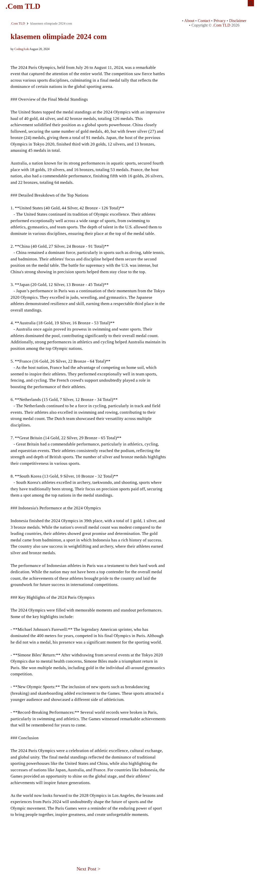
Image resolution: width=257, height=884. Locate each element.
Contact (204, 21)
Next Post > (88, 868)
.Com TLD (23, 6)
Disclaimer (237, 21)
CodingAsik (21, 49)
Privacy (220, 21)
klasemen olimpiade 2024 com (59, 36)
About (189, 21)
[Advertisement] (88, 835)
